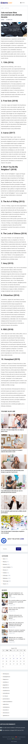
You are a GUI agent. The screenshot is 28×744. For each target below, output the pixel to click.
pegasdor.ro (6, 685)
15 (20, 658)
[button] (22, 3)
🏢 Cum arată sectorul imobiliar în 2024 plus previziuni (12, 727)
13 (13, 658)
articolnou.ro (6, 712)
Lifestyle (7, 8)
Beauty (4, 561)
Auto (4, 559)
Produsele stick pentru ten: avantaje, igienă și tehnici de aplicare (16, 617)
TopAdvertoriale (21, 737)
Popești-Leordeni (17, 739)
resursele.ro (6, 710)
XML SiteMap (14, 741)
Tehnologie (5, 581)
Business (5, 564)
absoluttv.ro (6, 687)
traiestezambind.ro (7, 701)
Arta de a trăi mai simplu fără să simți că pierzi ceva (16, 608)
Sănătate (5, 578)
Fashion (5, 572)
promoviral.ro (6, 699)
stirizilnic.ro (6, 682)
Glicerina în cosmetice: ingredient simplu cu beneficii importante (17, 630)
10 (3, 658)
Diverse (5, 570)
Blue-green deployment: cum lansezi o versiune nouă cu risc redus (16, 594)
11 (6, 658)
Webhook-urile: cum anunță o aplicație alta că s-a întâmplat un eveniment (17, 639)
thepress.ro (5, 679)
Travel (4, 584)
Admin (2, 19)
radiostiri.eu (6, 704)
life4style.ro (6, 673)
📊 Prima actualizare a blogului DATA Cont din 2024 (12, 730)
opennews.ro (6, 715)
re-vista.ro (5, 696)
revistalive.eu (6, 693)
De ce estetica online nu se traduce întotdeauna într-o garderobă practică (17, 602)
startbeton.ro (6, 690)
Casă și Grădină (6, 567)
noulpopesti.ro (6, 676)
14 (17, 658)
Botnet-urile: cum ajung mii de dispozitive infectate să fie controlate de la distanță (16, 624)
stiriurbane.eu (6, 707)
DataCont (4, 737)
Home (2, 8)
